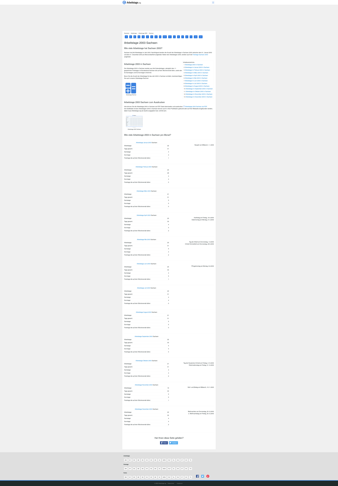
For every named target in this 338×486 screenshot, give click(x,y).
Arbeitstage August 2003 (143, 312)
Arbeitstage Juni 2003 (143, 264)
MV (156, 37)
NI (160, 37)
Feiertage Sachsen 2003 (200, 55)
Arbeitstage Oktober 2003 (144, 361)
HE (152, 37)
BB (139, 37)
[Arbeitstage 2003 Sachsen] (134, 127)
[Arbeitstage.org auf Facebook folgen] (197, 477)
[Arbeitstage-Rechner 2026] (131, 93)
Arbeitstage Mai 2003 (143, 239)
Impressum (180, 483)
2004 (200, 37)
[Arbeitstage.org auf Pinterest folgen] (207, 477)
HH (147, 37)
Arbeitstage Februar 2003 (144, 167)
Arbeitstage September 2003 (144, 336)
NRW (164, 37)
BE (135, 37)
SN (178, 37)
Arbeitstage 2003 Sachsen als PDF (196, 106)
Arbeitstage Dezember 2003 (143, 409)
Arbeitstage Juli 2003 (143, 288)
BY (130, 37)
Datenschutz (171, 483)
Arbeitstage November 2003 (143, 385)
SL (174, 37)
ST (182, 37)
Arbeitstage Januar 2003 (143, 143)
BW (126, 37)
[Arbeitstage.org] (131, 4)
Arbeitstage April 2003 (144, 215)
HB (143, 37)
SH (187, 37)
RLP (170, 37)
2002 (195, 37)
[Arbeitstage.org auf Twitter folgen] (202, 477)
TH (191, 37)
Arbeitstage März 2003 (144, 191)
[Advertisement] (169, 18)
